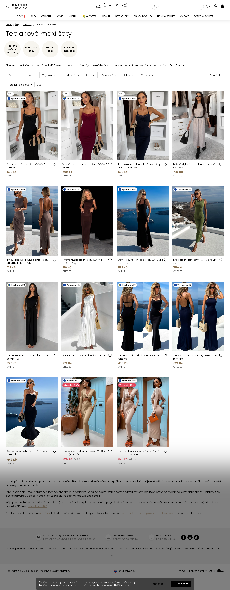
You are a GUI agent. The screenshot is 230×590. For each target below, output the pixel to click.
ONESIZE (11, 175)
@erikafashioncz (196, 537)
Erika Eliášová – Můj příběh (189, 548)
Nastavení (157, 583)
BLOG (210, 548)
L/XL (183, 175)
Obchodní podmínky (129, 548)
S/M (175, 175)
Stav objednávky (16, 548)
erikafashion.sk (126, 570)
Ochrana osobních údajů (157, 548)
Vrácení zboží (35, 548)
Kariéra (219, 548)
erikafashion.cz (183, 537)
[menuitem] (21, 16)
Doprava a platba (56, 548)
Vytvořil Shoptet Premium (193, 570)
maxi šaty (44, 513)
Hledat (155, 6)
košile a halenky (129, 513)
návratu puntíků (37, 506)
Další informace (123, 585)
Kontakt (115, 555)
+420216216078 (19, 5)
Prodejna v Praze (78, 548)
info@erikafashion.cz (125, 535)
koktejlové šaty (149, 513)
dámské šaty (169, 513)
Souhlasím (182, 583)
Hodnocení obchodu (102, 548)
